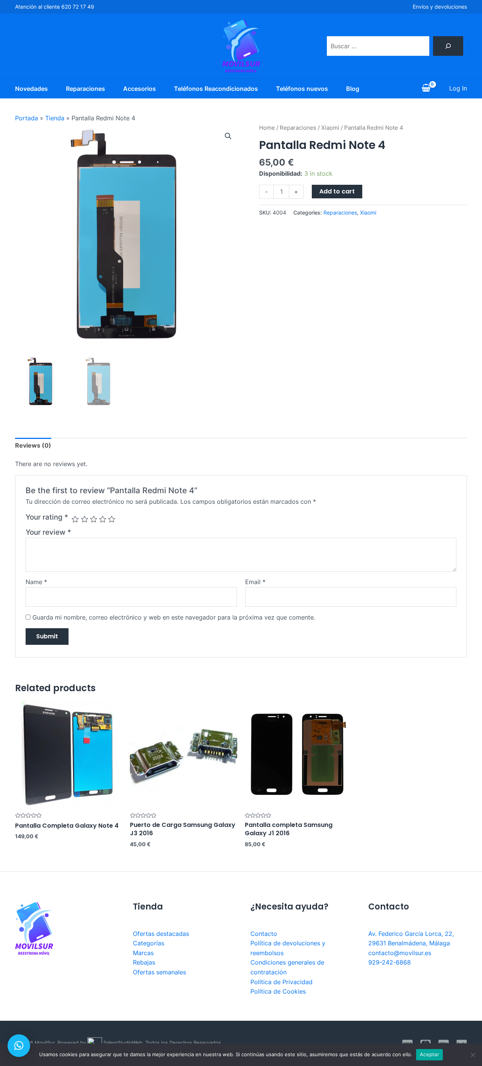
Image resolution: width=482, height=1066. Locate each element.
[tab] (33, 446)
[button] (19, 1045)
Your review (48, 532)
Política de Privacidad (281, 982)
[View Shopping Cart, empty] (426, 88)
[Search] (448, 46)
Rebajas (144, 962)
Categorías (148, 943)
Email (255, 582)
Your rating (47, 516)
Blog (352, 88)
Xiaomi (330, 127)
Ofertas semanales (159, 972)
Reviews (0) (33, 445)
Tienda (54, 118)
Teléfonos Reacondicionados (216, 88)
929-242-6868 (389, 962)
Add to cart (337, 191)
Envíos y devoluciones (440, 6)
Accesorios (139, 88)
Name (36, 582)
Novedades (31, 88)
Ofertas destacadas (161, 933)
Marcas (143, 953)
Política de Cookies (278, 991)
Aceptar (429, 1054)
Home (267, 127)
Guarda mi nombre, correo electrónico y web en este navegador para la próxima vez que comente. (173, 617)
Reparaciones (85, 88)
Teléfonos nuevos (302, 88)
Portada (26, 118)
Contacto (263, 933)
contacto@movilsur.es (399, 953)
